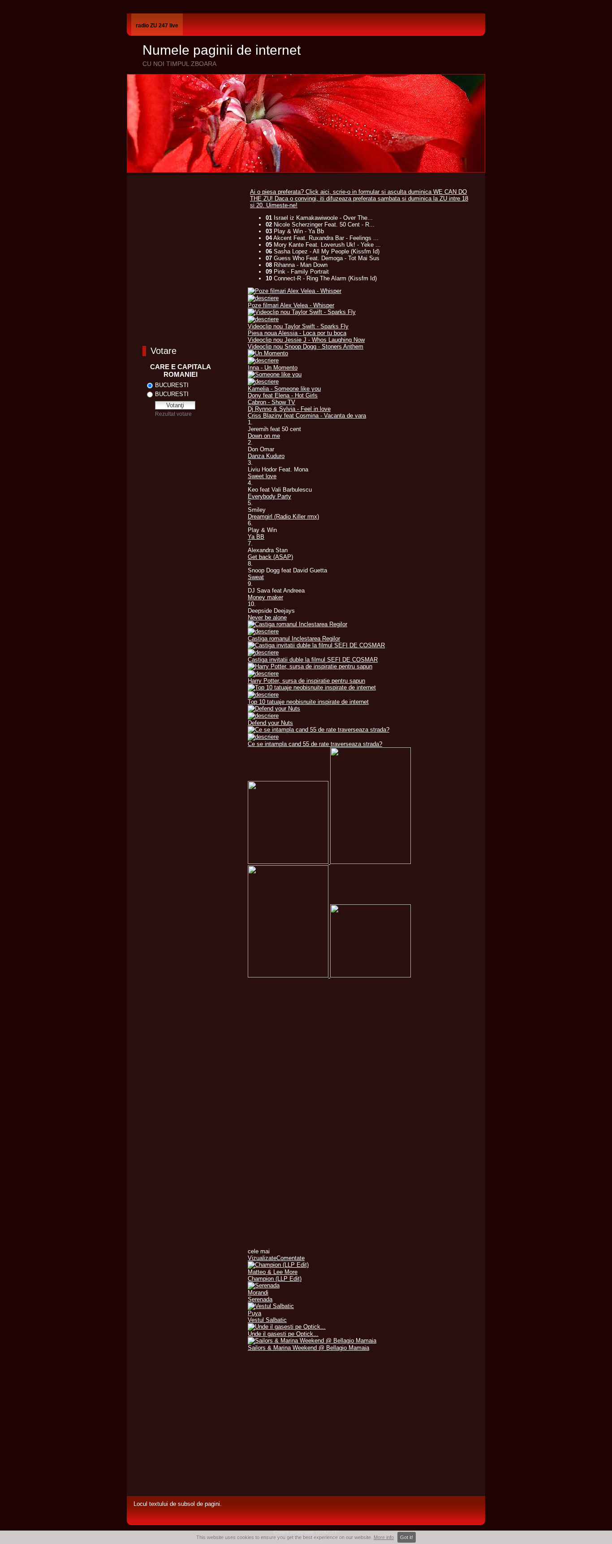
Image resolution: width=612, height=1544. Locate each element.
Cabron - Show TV (271, 402)
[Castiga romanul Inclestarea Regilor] (297, 624)
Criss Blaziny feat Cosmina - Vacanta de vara (307, 415)
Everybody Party (269, 496)
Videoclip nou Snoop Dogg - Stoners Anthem (305, 346)
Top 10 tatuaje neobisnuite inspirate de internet (308, 701)
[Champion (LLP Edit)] (278, 1264)
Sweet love (262, 476)
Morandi (258, 1292)
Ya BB (256, 536)
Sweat (256, 577)
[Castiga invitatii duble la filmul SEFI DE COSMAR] (316, 645)
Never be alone (267, 617)
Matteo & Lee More (272, 1272)
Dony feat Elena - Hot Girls (283, 395)
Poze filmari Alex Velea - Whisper (291, 305)
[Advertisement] (359, 1425)
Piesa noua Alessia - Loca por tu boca (297, 333)
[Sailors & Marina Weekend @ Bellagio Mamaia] (312, 1340)
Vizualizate (262, 1258)
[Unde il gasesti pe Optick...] (287, 1326)
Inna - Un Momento (272, 367)
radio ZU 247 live (157, 25)
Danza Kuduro (266, 456)
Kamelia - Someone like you (284, 388)
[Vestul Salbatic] (271, 1306)
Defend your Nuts (270, 723)
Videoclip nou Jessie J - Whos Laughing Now (306, 339)
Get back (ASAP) (270, 557)
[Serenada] (264, 1285)
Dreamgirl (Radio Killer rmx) (283, 516)
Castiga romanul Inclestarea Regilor (294, 638)
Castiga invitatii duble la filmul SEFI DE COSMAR (313, 659)
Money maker (265, 597)
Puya (254, 1313)
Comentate (290, 1258)
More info (384, 1537)
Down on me (264, 435)
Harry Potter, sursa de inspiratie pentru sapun (306, 680)
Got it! (406, 1537)
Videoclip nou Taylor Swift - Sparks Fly (298, 326)
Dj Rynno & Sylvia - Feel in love (289, 409)
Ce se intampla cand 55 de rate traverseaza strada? (315, 744)
